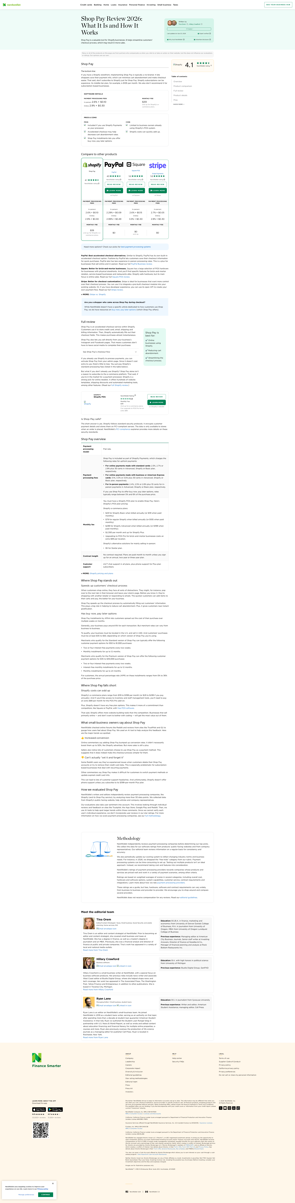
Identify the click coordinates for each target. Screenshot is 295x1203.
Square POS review (121, 277)
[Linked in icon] (124, 966)
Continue (45, 1194)
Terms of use (224, 1058)
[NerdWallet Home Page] (12, 4)
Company (129, 1058)
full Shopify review (119, 385)
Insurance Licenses (206, 1123)
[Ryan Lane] (89, 1003)
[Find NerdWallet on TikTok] (238, 1108)
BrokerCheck (199, 1149)
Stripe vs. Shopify (97, 294)
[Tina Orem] (170, 23)
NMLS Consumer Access (133, 1114)
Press (127, 1085)
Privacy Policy (203, 1147)
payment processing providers (171, 883)
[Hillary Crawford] (174, 23)
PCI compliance (122, 429)
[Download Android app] (55, 1109)
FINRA (188, 1145)
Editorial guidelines (133, 1075)
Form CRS (177, 1147)
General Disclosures (168, 1149)
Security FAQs (178, 1062)
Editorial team (131, 1082)
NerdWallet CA (154, 1192)
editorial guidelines (188, 897)
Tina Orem (182, 24)
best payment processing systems (136, 246)
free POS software (126, 708)
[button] (187, 24)
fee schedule (180, 1149)
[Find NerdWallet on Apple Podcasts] (234, 1108)
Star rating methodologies (136, 1078)
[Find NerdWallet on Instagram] (229, 1108)
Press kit (129, 1088)
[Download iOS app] (39, 1109)
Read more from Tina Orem (95, 950)
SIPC (192, 1145)
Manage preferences (26, 1194)
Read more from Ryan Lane (95, 1037)
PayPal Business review (141, 264)
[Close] (52, 1183)
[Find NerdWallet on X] (220, 1108)
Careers (128, 1065)
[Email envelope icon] (106, 928)
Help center (177, 1058)
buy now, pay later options (123, 310)
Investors (129, 1092)
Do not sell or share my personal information (237, 1075)
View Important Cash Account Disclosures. (152, 1154)
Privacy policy (225, 1065)
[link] (193, 81)
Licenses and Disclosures (152, 1114)
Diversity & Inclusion (134, 1072)
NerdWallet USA (135, 1192)
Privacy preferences (227, 1072)
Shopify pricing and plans (101, 573)
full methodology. (153, 816)
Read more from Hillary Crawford (98, 989)
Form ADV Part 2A (188, 1147)
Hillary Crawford (194, 24)
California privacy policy (229, 1068)
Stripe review (117, 290)
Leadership (130, 1062)
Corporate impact (132, 1068)
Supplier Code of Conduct (229, 1062)
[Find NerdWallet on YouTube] (225, 1108)
